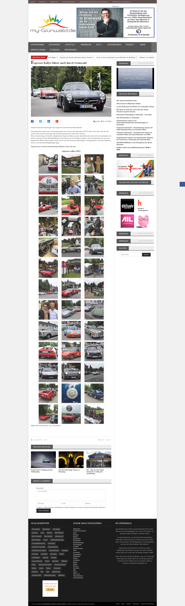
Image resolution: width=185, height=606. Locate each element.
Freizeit (76, 546)
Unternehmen (114, 45)
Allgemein (77, 529)
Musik (47, 561)
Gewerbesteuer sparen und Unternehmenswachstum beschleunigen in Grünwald (132, 122)
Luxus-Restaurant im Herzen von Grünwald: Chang (135, 106)
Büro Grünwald (36, 536)
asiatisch (35, 533)
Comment (40, 488)
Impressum (136, 604)
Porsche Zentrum (60, 564)
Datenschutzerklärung (147, 604)
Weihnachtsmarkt (49, 575)
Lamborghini (36, 557)
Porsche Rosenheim (45, 564)
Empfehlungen (38, 50)
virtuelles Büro (36, 575)
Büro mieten (48, 536)
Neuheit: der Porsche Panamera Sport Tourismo (67, 57)
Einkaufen (77, 538)
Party (33, 564)
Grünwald (35, 554)
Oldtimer (64, 561)
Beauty (49, 533)
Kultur (61, 554)
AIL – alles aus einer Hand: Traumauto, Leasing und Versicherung (95, 471)
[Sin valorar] (53, 593)
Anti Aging (56, 529)
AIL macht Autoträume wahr (127, 100)
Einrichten (77, 540)
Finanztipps (77, 544)
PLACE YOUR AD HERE (144, 63)
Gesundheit (54, 45)
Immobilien (86, 45)
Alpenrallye (46, 529)
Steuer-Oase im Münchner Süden (129, 103)
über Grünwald (68, 2)
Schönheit (57, 568)
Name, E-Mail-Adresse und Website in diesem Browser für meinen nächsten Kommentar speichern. (72, 507)
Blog (123, 604)
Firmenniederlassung (38, 543)
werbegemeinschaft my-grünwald (93, 2)
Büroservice (59, 536)
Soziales (76, 568)
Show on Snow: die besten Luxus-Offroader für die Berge (106, 57)
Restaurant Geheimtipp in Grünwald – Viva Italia (134, 115)
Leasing (45, 557)
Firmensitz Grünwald (121, 2)
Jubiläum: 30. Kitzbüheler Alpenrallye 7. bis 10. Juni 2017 (149, 57)
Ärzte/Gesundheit (79, 531)
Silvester (34, 572)
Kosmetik (53, 554)
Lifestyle (76, 560)
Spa (47, 572)
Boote (75, 537)
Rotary (48, 568)
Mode (75, 562)
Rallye (108, 440)
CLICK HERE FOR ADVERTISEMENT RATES (116, 38)
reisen (41, 568)
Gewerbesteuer (52, 547)
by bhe (97, 121)
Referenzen (71, 50)
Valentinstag (56, 572)
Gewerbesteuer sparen (39, 550)
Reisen (75, 566)
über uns (54, 2)
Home (32, 2)
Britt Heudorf (59, 533)
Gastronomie (37, 45)
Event (45, 540)
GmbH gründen (54, 550)
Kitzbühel (55, 50)
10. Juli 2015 (106, 121)
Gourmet (64, 550)
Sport (75, 572)
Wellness (61, 575)
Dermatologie (36, 540)
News (142, 45)
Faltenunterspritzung (57, 540)
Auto (46, 440)
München (55, 561)
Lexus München (37, 561)
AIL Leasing (35, 529)
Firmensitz (51, 543)
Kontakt (42, 2)
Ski (42, 572)
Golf (74, 550)
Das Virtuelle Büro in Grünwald (128, 118)
